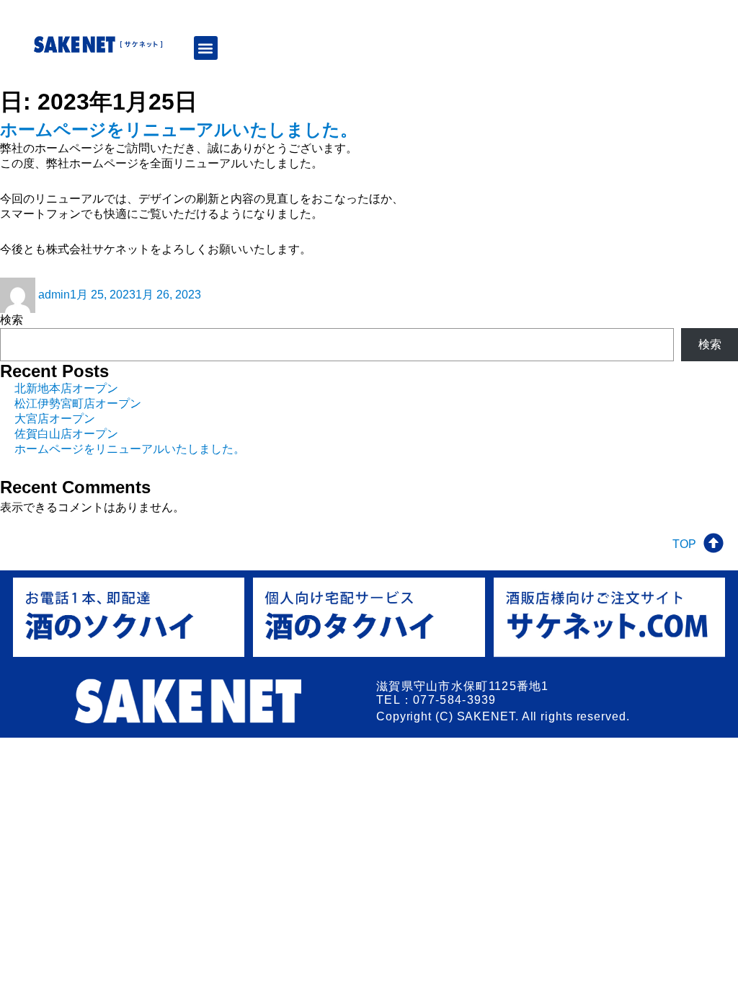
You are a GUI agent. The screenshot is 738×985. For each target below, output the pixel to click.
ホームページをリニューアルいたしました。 (178, 129)
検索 (11, 320)
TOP (684, 544)
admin (54, 294)
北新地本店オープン (66, 388)
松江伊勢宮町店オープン (77, 403)
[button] (206, 48)
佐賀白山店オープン (66, 434)
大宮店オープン (54, 418)
